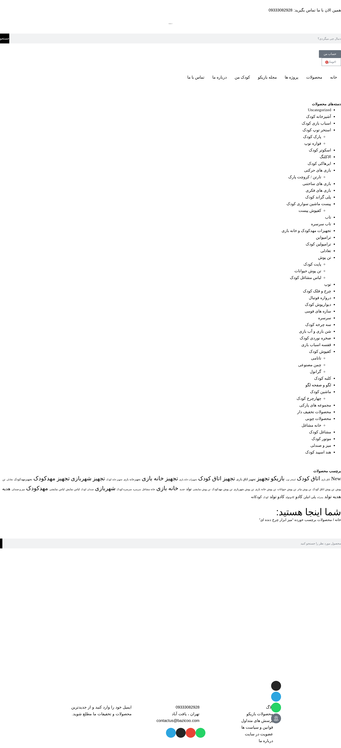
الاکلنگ (325, 157)
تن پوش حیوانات (307, 271)
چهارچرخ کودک (309, 398)
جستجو (4, 38)
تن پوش (324, 257)
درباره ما (219, 77)
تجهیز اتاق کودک (216, 478)
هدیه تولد (332, 496)
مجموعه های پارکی (315, 405)
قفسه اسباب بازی (316, 345)
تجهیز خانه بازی (160, 478)
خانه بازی (167, 488)
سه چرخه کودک (318, 324)
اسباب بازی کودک (316, 123)
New (336, 478)
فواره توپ (312, 143)
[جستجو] (1, 543)
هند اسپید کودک (318, 452)
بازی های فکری (318, 190)
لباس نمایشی (57, 489)
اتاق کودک (308, 478)
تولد (189, 489)
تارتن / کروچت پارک (304, 177)
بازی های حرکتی (317, 170)
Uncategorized (319, 110)
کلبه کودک (322, 378)
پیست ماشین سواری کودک (309, 204)
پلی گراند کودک (318, 197)
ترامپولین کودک (318, 244)
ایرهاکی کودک (319, 163)
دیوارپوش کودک (318, 304)
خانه (333, 77)
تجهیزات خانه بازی (188, 479)
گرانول (315, 371)
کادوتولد (290, 497)
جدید (182, 489)
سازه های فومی (318, 311)
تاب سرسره (321, 224)
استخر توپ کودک (317, 130)
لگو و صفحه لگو (318, 385)
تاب (328, 217)
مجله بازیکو (267, 77)
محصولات (314, 77)
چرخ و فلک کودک (317, 291)
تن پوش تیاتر (304, 489)
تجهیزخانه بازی (132, 479)
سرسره (324, 318)
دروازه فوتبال (320, 298)
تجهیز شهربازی (88, 478)
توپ (327, 284)
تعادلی (325, 251)
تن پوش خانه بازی (265, 489)
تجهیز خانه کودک (114, 479)
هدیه (6, 488)
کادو (298, 497)
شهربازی (105, 488)
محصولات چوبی (318, 418)
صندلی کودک (87, 489)
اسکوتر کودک (320, 150)
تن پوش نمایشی (202, 489)
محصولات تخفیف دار (314, 412)
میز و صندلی (320, 445)
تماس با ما (195, 77)
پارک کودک (312, 136)
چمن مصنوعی (309, 365)
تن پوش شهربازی (244, 489)
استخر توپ (291, 479)
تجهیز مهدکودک (51, 478)
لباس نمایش (73, 489)
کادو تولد (277, 497)
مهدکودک (37, 488)
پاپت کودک (312, 264)
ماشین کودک (320, 391)
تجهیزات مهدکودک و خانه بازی (306, 230)
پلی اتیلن (310, 497)
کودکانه (256, 497)
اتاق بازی (325, 479)
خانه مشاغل (311, 425)
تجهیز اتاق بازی (246, 479)
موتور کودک (321, 438)
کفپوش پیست (310, 210)
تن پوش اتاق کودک (323, 489)
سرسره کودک (124, 489)
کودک (266, 497)
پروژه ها (291, 77)
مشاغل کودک (320, 432)
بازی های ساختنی (317, 183)
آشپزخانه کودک (318, 116)
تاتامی (316, 358)
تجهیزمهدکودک (23, 479)
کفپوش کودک (320, 351)
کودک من (242, 77)
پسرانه (320, 497)
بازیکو (278, 478)
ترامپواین (323, 237)
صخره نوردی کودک (315, 338)
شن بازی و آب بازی (315, 331)
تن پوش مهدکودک (222, 489)
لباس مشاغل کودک (305, 277)
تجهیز (263, 478)
